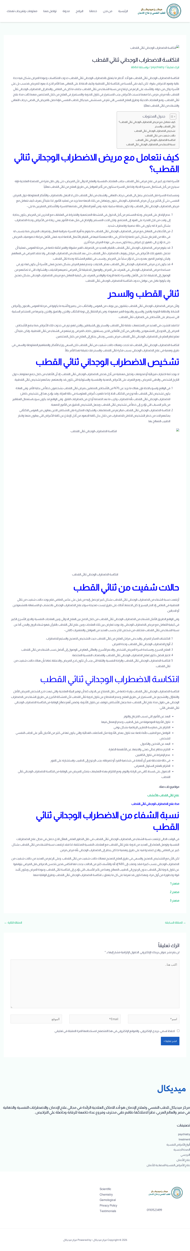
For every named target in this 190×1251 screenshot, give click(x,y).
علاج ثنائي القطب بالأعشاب (163, 795)
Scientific (105, 1189)
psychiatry (157, 67)
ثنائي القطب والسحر (165, 126)
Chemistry (106, 1194)
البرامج (79, 11)
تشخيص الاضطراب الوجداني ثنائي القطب (154, 130)
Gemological (108, 1200)
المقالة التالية (13, 922)
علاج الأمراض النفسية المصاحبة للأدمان (168, 1165)
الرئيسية (123, 11)
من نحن (107, 11)
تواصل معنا (50, 11)
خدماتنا (93, 11)
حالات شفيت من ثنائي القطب (160, 135)
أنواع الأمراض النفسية (178, 1144)
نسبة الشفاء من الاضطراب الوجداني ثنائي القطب (150, 144)
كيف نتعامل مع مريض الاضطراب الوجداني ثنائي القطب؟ (147, 121)
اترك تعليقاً (173, 67)
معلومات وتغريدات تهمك (22, 11)
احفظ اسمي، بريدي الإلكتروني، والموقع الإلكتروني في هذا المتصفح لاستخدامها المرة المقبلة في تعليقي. (114, 1031)
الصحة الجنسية (181, 1149)
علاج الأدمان (183, 1159)
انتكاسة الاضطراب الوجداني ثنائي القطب (155, 139)
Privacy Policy (108, 1205)
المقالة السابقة (175, 922)
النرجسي (185, 1154)
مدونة (66, 11)
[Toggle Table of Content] (171, 116)
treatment (184, 1139)
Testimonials (108, 1211)
